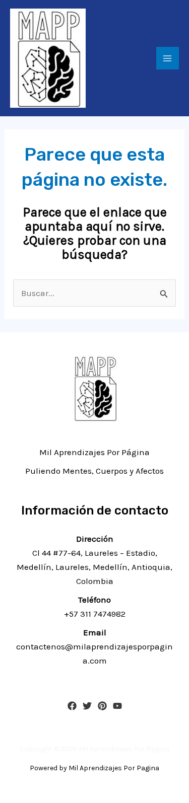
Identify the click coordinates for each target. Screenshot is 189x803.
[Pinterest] (102, 705)
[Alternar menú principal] (167, 58)
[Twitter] (87, 705)
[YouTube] (117, 705)
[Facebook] (72, 705)
